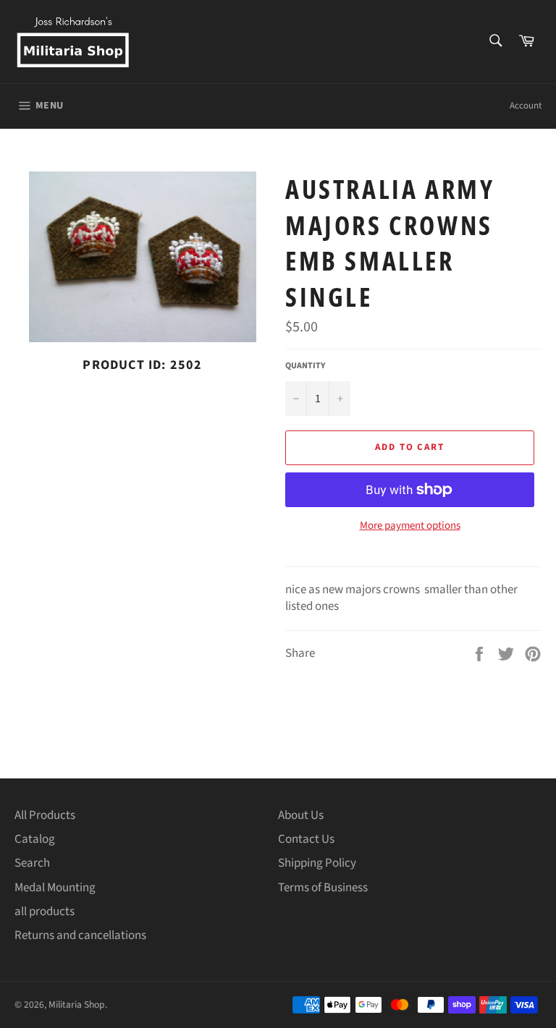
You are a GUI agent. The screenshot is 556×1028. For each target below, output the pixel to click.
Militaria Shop (77, 1004)
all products (44, 911)
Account (526, 105)
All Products (44, 815)
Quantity (305, 366)
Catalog (34, 839)
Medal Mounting (55, 887)
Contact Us (306, 839)
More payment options (410, 526)
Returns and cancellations (80, 935)
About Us (301, 815)
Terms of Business (323, 887)
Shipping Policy (317, 863)
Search (32, 863)
